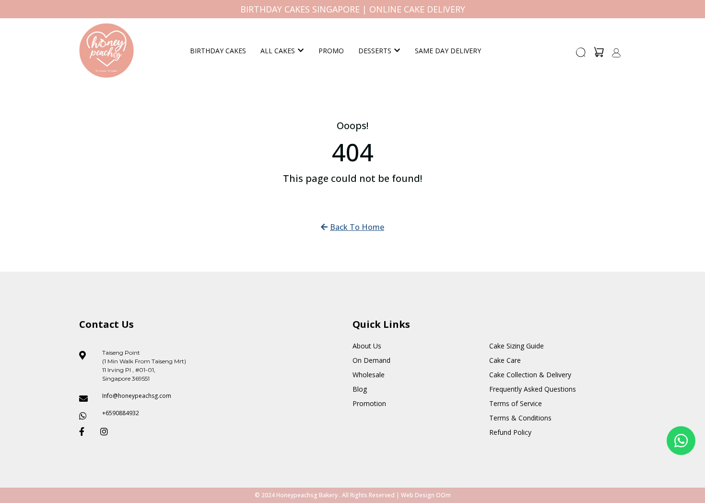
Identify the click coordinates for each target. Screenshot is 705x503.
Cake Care (505, 360)
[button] (581, 55)
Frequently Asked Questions (532, 389)
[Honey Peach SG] (106, 50)
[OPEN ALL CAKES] (300, 51)
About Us (366, 345)
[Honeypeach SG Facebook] (86, 431)
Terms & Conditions (520, 417)
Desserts (374, 50)
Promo (331, 50)
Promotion (369, 403)
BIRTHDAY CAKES (218, 50)
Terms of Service (515, 403)
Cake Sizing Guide (516, 345)
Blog (359, 389)
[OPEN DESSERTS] (397, 51)
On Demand (371, 360)
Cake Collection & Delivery (530, 374)
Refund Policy (510, 432)
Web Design (418, 495)
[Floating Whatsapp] (681, 440)
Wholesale (368, 374)
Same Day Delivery (448, 50)
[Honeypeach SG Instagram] (107, 431)
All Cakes (277, 50)
